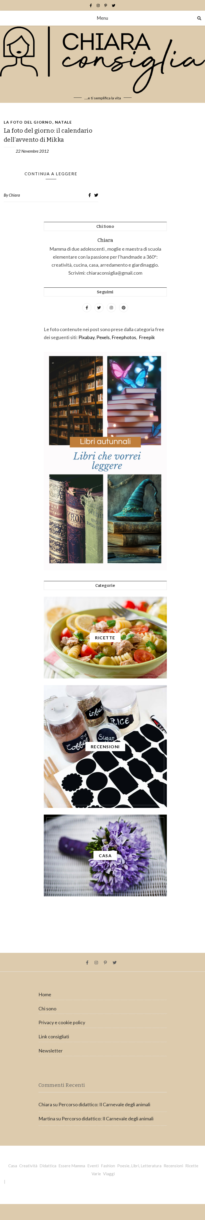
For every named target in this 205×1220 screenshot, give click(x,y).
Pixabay (86, 337)
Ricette (191, 1165)
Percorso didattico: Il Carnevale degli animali (104, 1104)
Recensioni (173, 1165)
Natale (63, 122)
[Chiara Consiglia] (102, 64)
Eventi (93, 1165)
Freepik (147, 337)
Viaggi (109, 1173)
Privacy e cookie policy (61, 1022)
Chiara (14, 195)
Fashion (108, 1165)
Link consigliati (53, 1036)
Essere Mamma (71, 1165)
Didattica (48, 1165)
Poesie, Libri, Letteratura (139, 1165)
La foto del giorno (28, 122)
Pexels (103, 337)
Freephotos (124, 337)
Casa (12, 1165)
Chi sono (47, 1008)
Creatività (28, 1165)
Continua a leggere (51, 173)
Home (44, 994)
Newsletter (50, 1051)
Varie (96, 1173)
